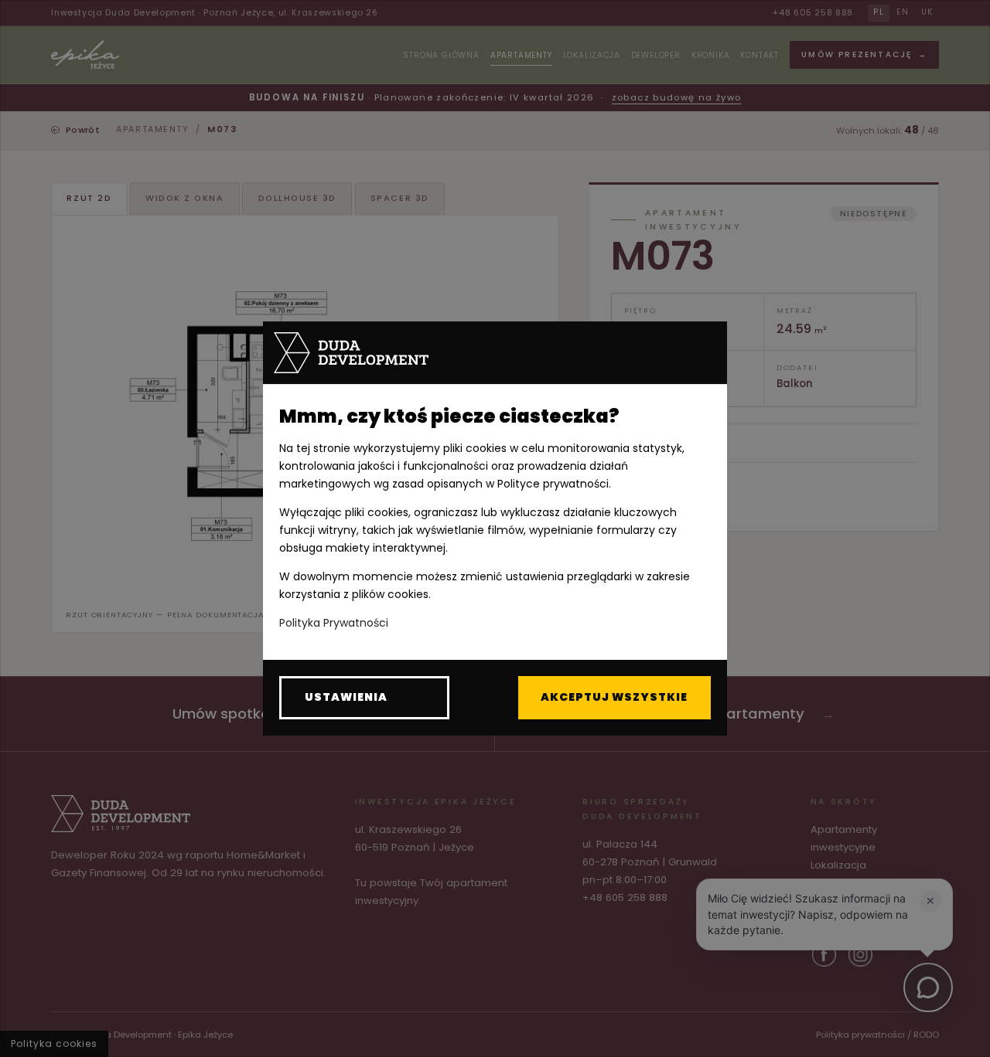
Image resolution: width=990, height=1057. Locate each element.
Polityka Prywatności (333, 622)
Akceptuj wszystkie (614, 697)
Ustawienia (346, 697)
